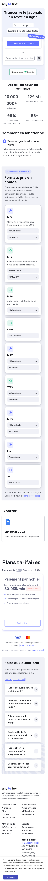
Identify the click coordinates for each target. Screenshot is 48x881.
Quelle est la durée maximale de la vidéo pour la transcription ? (20, 735)
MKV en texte (23, 361)
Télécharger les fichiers (23, 43)
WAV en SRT (23, 399)
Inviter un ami (8, 817)
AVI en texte (23, 482)
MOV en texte (23, 425)
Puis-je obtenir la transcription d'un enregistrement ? (16, 751)
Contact (6, 814)
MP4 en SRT (23, 237)
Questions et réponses (28, 829)
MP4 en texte (23, 231)
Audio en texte (29, 804)
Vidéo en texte (29, 808)
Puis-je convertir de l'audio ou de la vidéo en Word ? (19, 719)
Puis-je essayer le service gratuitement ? (20, 689)
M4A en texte (23, 310)
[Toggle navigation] (43, 4)
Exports (25, 824)
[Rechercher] (39, 58)
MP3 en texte (23, 270)
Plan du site (27, 833)
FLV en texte (23, 457)
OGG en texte (23, 335)
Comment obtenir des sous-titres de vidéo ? (18, 765)
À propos (6, 808)
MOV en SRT (23, 431)
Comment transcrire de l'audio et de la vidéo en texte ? (19, 703)
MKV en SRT (23, 367)
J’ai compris (10, 877)
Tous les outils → (10, 804)
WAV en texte (23, 393)
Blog (4, 811)
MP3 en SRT (23, 277)
